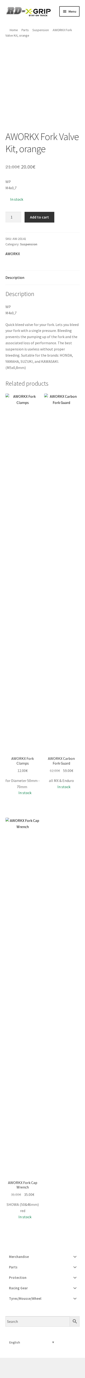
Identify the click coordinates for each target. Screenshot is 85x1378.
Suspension (40, 30)
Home (14, 30)
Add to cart (39, 217)
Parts (25, 30)
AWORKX (12, 253)
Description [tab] (14, 277)
